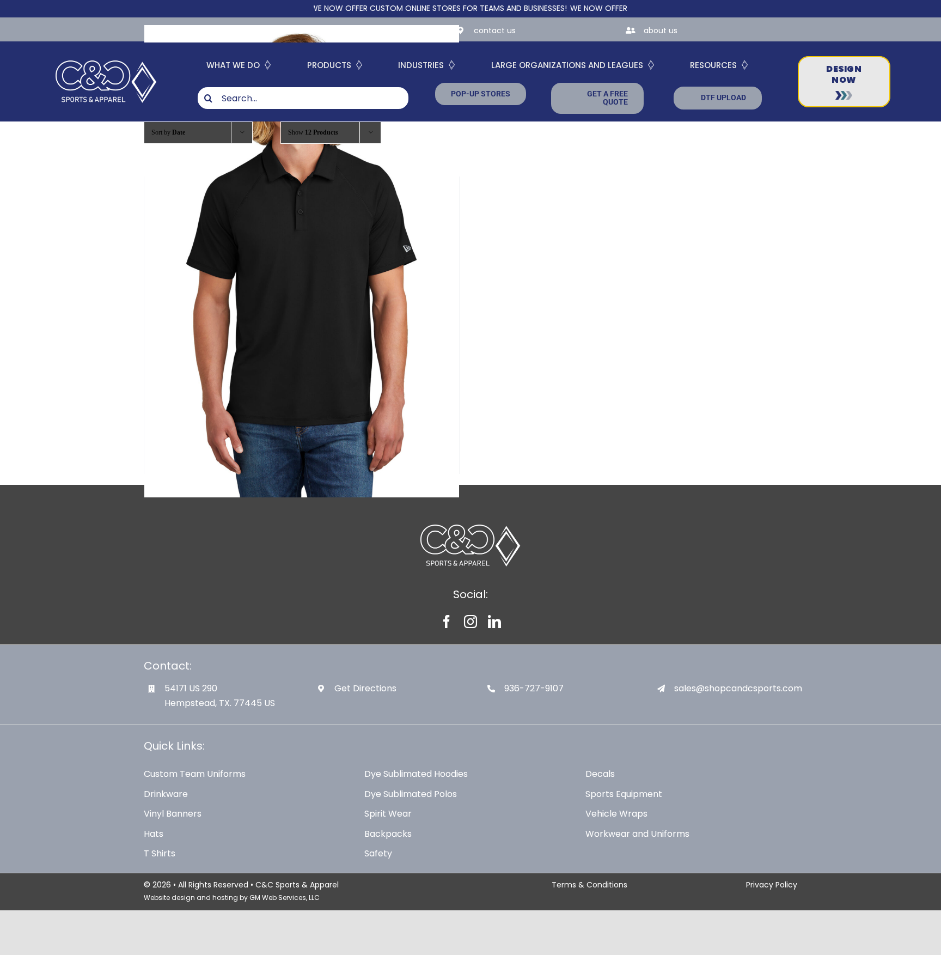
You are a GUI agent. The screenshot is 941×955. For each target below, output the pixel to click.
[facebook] (446, 621)
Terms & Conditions (589, 884)
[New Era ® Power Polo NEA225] (301, 261)
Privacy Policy (771, 884)
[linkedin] (494, 621)
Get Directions (365, 688)
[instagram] (470, 621)
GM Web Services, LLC (284, 897)
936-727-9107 (534, 688)
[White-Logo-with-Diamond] (106, 58)
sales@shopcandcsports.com (738, 688)
